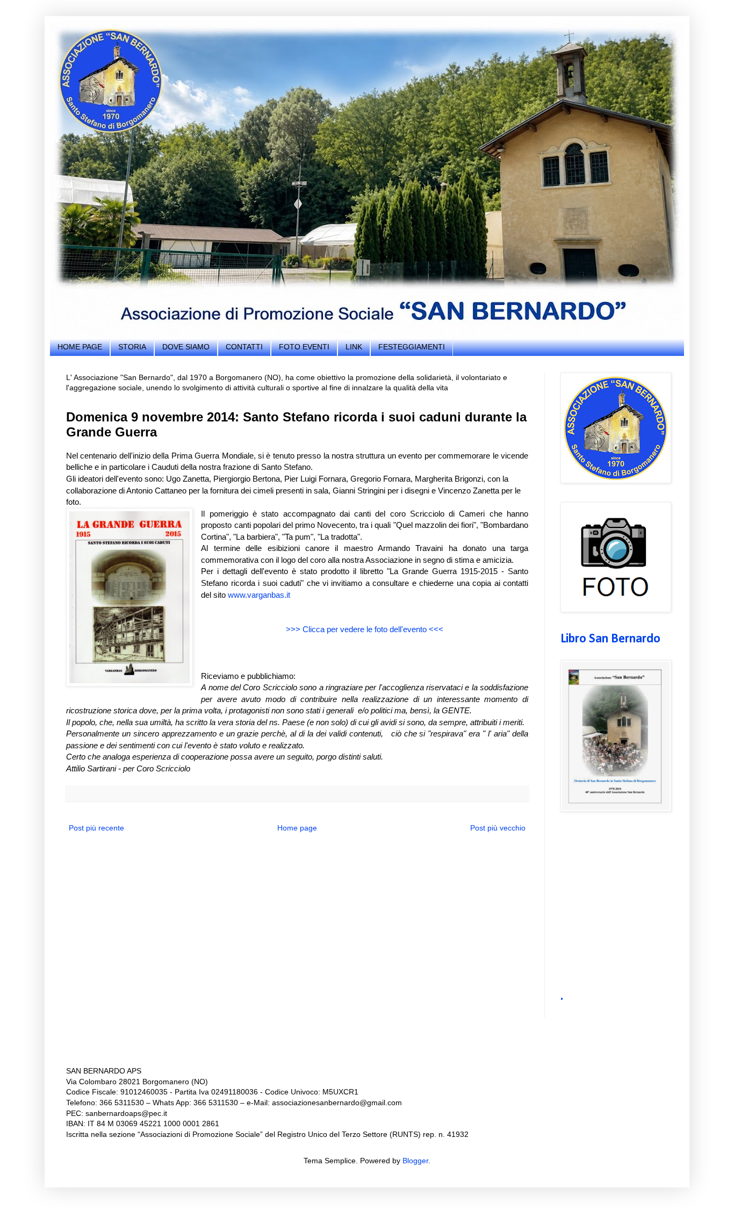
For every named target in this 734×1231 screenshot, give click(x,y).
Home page (297, 828)
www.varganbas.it (259, 594)
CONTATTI (244, 346)
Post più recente (96, 828)
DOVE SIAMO (186, 346)
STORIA (132, 346)
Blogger (415, 1160)
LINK (354, 346)
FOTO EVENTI (304, 346)
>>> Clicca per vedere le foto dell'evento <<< (364, 629)
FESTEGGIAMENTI (411, 346)
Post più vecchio (498, 828)
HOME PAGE (79, 346)
